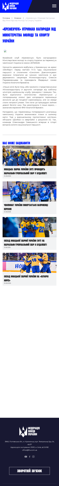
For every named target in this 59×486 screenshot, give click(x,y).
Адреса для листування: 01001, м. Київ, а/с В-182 (29, 447)
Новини (17, 18)
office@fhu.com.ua (29, 450)
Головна (6, 18)
